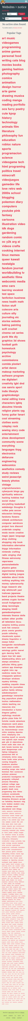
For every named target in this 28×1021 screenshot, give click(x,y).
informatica (7, 545)
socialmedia (15, 794)
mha (17, 972)
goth (15, 344)
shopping (7, 542)
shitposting (7, 910)
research (12, 586)
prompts (18, 998)
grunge (22, 799)
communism (7, 767)
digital (5, 573)
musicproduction (18, 929)
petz (24, 908)
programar (18, 856)
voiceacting (20, 924)
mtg (9, 940)
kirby (11, 887)
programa (10, 899)
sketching (13, 873)
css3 (20, 984)
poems (22, 624)
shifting (10, 989)
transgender (7, 644)
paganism (14, 970)
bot (19, 945)
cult (11, 988)
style (15, 739)
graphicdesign (10, 395)
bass (17, 975)
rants (21, 908)
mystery (5, 681)
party (15, 968)
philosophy (9, 135)
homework (13, 910)
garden (13, 913)
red (20, 989)
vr (20, 639)
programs (4, 942)
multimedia (13, 847)
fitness (5, 558)
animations (14, 661)
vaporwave (7, 561)
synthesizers (11, 966)
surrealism (17, 864)
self (6, 998)
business (19, 298)
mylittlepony (5, 935)
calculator (4, 961)
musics (9, 952)
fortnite (5, 721)
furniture (8, 922)
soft (3, 929)
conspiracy (5, 894)
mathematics (15, 701)
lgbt (16, 383)
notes (24, 929)
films (18, 277)
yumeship (19, 841)
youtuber (23, 957)
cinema (6, 333)
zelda (14, 972)
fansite (9, 747)
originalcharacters (11, 487)
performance (4, 940)
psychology (9, 352)
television (10, 621)
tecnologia (13, 605)
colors (5, 883)
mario (16, 824)
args (18, 820)
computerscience (16, 849)
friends (17, 406)
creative (20, 532)
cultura (13, 871)
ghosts (6, 924)
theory (15, 935)
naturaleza (23, 993)
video (21, 224)
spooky (22, 979)
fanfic (17, 653)
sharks (12, 815)
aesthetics (8, 469)
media (21, 281)
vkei (3, 739)
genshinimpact (5, 919)
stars (19, 744)
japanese (15, 593)
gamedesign (7, 695)
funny (5, 414)
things (18, 809)
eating (10, 890)
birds (21, 577)
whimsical (10, 972)
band (4, 596)
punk (5, 336)
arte (4, 91)
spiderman (13, 940)
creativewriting (18, 954)
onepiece (17, 928)
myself (12, 737)
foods (9, 759)
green (3, 864)
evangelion (4, 972)
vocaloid (18, 290)
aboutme (7, 406)
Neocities (5, 1012)
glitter (17, 949)
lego (22, 854)
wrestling (5, 769)
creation (23, 896)
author (9, 876)
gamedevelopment (11, 612)
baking (6, 325)
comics (7, 78)
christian (8, 896)
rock (15, 426)
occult (5, 602)
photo (4, 630)
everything (8, 445)
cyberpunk (7, 491)
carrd (14, 723)
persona (8, 851)
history (7, 118)
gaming (7, 69)
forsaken (6, 945)
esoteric (13, 931)
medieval (4, 892)
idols (12, 968)
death (11, 789)
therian (16, 858)
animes (5, 599)
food (18, 56)
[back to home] (3, 2)
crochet (12, 329)
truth (12, 933)
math (21, 301)
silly (13, 313)
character (11, 935)
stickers (11, 813)
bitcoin (12, 864)
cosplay (17, 529)
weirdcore (18, 523)
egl (2, 890)
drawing (7, 95)
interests (6, 615)
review (12, 942)
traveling (5, 737)
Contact (19, 1018)
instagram (13, 957)
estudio (20, 935)
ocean (21, 729)
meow (4, 744)
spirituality (7, 494)
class (18, 965)
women (16, 903)
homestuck (8, 348)
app (11, 667)
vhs (16, 880)
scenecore (18, 772)
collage (12, 784)
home (4, 759)
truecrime (21, 871)
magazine (22, 910)
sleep (4, 605)
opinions (3, 998)
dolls (22, 615)
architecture (16, 519)
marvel (21, 650)
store (11, 824)
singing (12, 554)
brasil (18, 786)
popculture (11, 698)
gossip (18, 979)
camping (10, 947)
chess (22, 684)
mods (3, 917)
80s (18, 822)
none (16, 789)
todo (10, 959)
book (19, 542)
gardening (9, 233)
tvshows (6, 593)
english (5, 670)
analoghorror (13, 919)
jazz (14, 826)
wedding (9, 892)
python (5, 690)
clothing (12, 538)
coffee (5, 510)
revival (11, 963)
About (5, 1015)
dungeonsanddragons (10, 986)
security (22, 737)
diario (12, 991)
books (17, 65)
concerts (4, 926)
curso (3, 912)
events (11, 630)
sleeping (6, 608)
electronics (8, 453)
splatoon (17, 675)
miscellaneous (4, 995)
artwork (19, 876)
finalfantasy (15, 988)
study (5, 473)
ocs (4, 109)
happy (24, 995)
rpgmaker (4, 933)
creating (17, 922)
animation (9, 82)
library (20, 901)
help (23, 841)
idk (4, 228)
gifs (7, 742)
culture (6, 313)
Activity (5, 10)
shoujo (23, 950)
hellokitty (9, 801)
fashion (18, 69)
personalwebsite (10, 564)
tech (21, 162)
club (7, 996)
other (12, 618)
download (6, 1003)
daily (22, 947)
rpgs (18, 784)
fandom (7, 268)
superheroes (17, 933)
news (5, 301)
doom (3, 849)
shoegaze (4, 943)
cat (13, 333)
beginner (11, 993)
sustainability (20, 906)
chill (13, 883)
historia (4, 818)
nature (16, 144)
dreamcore (6, 723)
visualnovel (16, 878)
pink (17, 210)
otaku (3, 905)
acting (4, 820)
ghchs (4, 718)
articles (8, 943)
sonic (15, 422)
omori (15, 806)
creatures (10, 981)
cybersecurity (17, 583)
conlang (4, 938)
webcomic (9, 281)
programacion (11, 153)
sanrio (11, 387)
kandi (10, 862)
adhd (7, 959)
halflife (22, 996)
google (3, 970)
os (20, 949)
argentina (15, 996)
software (7, 375)
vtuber (12, 500)
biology (17, 513)
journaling (8, 317)
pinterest (13, 774)
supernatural (16, 845)
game (12, 91)
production (6, 776)
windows (16, 678)
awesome (10, 811)
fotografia (13, 762)
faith (8, 993)
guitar (13, 414)
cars (12, 286)
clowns (4, 826)
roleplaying (11, 734)
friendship (19, 892)
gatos (13, 567)
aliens (18, 658)
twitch (22, 769)
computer (7, 523)
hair (15, 899)
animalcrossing (9, 979)
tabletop (15, 869)
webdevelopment (9, 692)
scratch (14, 822)
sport (19, 387)
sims (10, 965)
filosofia (3, 965)
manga (17, 100)
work (4, 627)
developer (6, 678)
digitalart (12, 379)
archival (21, 1000)
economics (9, 874)
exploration (4, 979)
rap (16, 670)
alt (23, 744)
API (23, 1015)
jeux (2, 984)
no (17, 737)
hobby (5, 726)
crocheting (14, 915)
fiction (6, 305)
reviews (14, 473)
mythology (6, 715)
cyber (3, 843)
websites (6, 577)
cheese (10, 984)
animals (7, 126)
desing (8, 975)
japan (12, 535)
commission (9, 961)
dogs (10, 228)
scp (9, 968)
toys (10, 656)
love (5, 188)
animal (15, 950)
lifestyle (13, 391)
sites (3, 910)
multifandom (15, 981)
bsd (12, 878)
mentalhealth (19, 644)
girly (17, 830)
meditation (4, 957)
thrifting (9, 885)
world (3, 876)
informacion (7, 954)
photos (15, 480)
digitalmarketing (11, 901)
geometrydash (4, 988)
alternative (19, 545)
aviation (14, 906)
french (18, 936)
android (14, 820)
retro (12, 188)
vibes (8, 956)
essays (5, 641)
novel (22, 820)
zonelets (16, 767)
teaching (12, 704)
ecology (8, 843)
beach (16, 973)
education (9, 140)
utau (17, 769)
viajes (20, 966)
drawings (18, 667)
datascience (15, 1002)
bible (20, 889)
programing (17, 166)
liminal (3, 920)
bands (3, 880)
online (4, 732)
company (23, 943)
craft (20, 749)
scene (20, 441)
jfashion (19, 726)
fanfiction (7, 298)
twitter (11, 975)
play (8, 938)
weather (8, 864)
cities (15, 998)
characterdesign (11, 729)
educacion (7, 513)
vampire (21, 942)
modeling (15, 874)
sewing (6, 430)
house (3, 973)
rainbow (14, 984)
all (3, 621)
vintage (6, 484)
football (6, 344)
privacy (21, 759)
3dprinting (14, 860)
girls (19, 824)
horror (16, 87)
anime (6, 51)
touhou (5, 701)
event (9, 856)
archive (6, 356)
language (20, 535)
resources (6, 707)
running (5, 762)
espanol (3, 977)
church (3, 959)
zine (13, 707)
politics (7, 171)
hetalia (21, 915)
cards (22, 928)
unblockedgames (20, 968)
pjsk (3, 742)
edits (3, 1000)
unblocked (21, 837)
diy (16, 336)
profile (19, 618)
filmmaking (13, 781)
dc (9, 860)
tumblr (8, 849)
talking (3, 922)
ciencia (23, 989)
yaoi (20, 589)
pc (2, 832)
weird (5, 477)
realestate (12, 830)
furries (21, 599)
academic (20, 926)
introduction (7, 709)
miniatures (10, 996)
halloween (4, 889)
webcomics (9, 465)
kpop (12, 113)
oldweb (5, 519)
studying (11, 732)
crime (16, 966)
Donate (11, 1015)
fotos (6, 973)
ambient (4, 901)
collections (20, 981)
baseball (20, 843)
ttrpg (18, 449)
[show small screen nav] (26, 1)
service (14, 892)
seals (3, 936)
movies (7, 65)
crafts (16, 246)
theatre (20, 596)
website (16, 321)
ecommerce (5, 815)
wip (4, 589)
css (4, 387)
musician (3, 996)
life (17, 184)
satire (8, 963)
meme (13, 673)
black (19, 973)
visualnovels (7, 636)
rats (13, 905)
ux (21, 936)
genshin (18, 630)
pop (16, 828)
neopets (19, 988)
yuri (23, 658)
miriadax (13, 982)
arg (14, 241)
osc (19, 704)
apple (3, 954)
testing (12, 573)
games (16, 51)
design (6, 87)
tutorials (18, 931)
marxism (9, 973)
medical (13, 867)
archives (23, 931)
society (3, 928)
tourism (15, 890)
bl (11, 742)
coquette (15, 684)
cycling (21, 922)
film (16, 126)
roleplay (7, 426)
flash (3, 851)
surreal (9, 906)
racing (19, 890)
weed (20, 858)
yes (9, 867)
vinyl (23, 954)
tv (23, 272)
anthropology (21, 897)
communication (22, 952)
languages (8, 449)
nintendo (6, 551)
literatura (17, 801)
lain (14, 656)
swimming (4, 866)
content (8, 942)
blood (7, 965)
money (5, 583)
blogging (8, 197)
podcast (5, 784)
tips (19, 993)
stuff (13, 305)
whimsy (18, 690)
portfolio (19, 104)
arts (15, 309)
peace (19, 996)
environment (20, 826)
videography (14, 839)
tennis (17, 901)
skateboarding (8, 658)
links (16, 718)
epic (13, 866)
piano (20, 723)
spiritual (3, 986)
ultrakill (10, 949)
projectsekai (20, 1002)
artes (3, 845)
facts (13, 973)
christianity (6, 757)
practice (12, 943)
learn (20, 887)
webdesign (7, 507)
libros (18, 621)
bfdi (13, 754)
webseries (4, 899)
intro (11, 670)
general (20, 903)
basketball (20, 503)
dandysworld (22, 940)
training (13, 959)
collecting (13, 633)
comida (6, 364)
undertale (7, 529)
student (17, 804)
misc (3, 822)
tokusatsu (9, 1000)
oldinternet (4, 956)
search (6, 890)
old (13, 828)
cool (4, 418)
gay (22, 491)
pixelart (16, 364)
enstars (19, 899)
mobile (11, 926)
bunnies (16, 747)
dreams (5, 639)
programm (4, 982)
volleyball (15, 779)
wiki (16, 647)
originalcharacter (19, 959)
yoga (3, 837)
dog (3, 698)
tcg (8, 995)
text (19, 896)
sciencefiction (18, 905)
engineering (9, 461)
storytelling (8, 503)
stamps (5, 661)
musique (16, 963)
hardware (5, 860)
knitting (14, 624)
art (4, 38)
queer (6, 259)
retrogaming (5, 839)
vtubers (22, 830)
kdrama (4, 874)
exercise (20, 975)
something (6, 984)
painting (16, 325)
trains (6, 832)
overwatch (22, 973)
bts (13, 796)
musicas (11, 929)
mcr (3, 834)
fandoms (6, 516)
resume (10, 647)
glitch (12, 922)
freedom (12, 880)
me (4, 379)
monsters (4, 871)
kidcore (17, 894)
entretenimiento (5, 989)
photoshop (7, 1002)
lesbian (10, 804)
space (11, 294)
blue (14, 791)
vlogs (9, 933)
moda (5, 532)
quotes (21, 920)
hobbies (15, 497)
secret (3, 1002)
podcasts (4, 878)
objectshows (18, 742)
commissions (10, 360)
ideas (9, 873)
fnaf (22, 497)
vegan (12, 977)
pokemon (8, 202)
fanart (21, 414)
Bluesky (22, 1012)
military (21, 961)
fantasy (7, 215)
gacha (3, 913)
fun (20, 135)
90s (11, 336)
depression (19, 912)
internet (19, 250)
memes (15, 255)
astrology (6, 650)
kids (19, 938)
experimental (8, 570)
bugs (4, 586)
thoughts (18, 507)
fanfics (6, 929)
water (9, 915)
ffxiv (12, 772)
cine (18, 734)
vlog (23, 801)
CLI (15, 1015)
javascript (15, 477)
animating (4, 963)
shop (4, 538)
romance (15, 627)
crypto (13, 599)
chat (19, 554)
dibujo (23, 949)
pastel (10, 832)
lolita (3, 824)
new (23, 966)
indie (5, 391)
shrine (14, 757)
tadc (9, 988)
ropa (19, 869)
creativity (7, 383)
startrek (15, 945)
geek (7, 949)
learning (7, 290)
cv (18, 915)
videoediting (5, 854)
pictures (5, 781)
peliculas (6, 664)
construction (5, 841)
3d (14, 340)
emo (5, 286)
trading (4, 856)
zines (5, 438)
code (22, 430)
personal (8, 56)
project (5, 526)
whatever (8, 834)
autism (5, 618)
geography (6, 779)
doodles (22, 945)
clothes (6, 422)
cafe (21, 822)
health (13, 301)
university (16, 920)
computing (5, 830)
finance (15, 615)
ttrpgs (5, 548)
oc (3, 241)
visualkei (20, 977)
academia (15, 887)
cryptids (14, 924)
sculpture (10, 889)
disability (19, 970)
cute (5, 113)
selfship (7, 936)
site (19, 586)
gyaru (19, 664)
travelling (19, 796)
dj (17, 834)
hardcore (17, 885)
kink (17, 984)
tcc (6, 876)
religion (6, 410)
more (23, 970)
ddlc (24, 998)
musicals (16, 715)
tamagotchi (18, 982)
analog (22, 873)
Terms (13, 1018)
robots (5, 704)
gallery (13, 712)
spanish (9, 739)
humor (19, 709)
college (15, 832)
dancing (10, 653)
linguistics (14, 639)
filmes (19, 791)
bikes (14, 949)
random (7, 237)
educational (6, 809)
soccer (17, 510)
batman (11, 938)
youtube (7, 210)
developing (16, 993)
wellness (7, 908)
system (17, 636)
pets (11, 510)
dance (12, 368)
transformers (17, 811)
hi (2, 867)
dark (3, 747)
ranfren (13, 1000)
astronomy (15, 558)
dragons (5, 712)
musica (19, 95)
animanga (21, 874)
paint (11, 1002)
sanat (6, 947)
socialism (17, 866)
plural (7, 887)
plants (16, 410)
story (15, 430)
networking (12, 912)
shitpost (3, 949)
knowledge (11, 894)
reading (7, 104)
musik (21, 986)
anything (15, 580)
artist (5, 368)
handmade (17, 943)
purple (7, 880)
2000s (6, 193)
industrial (14, 965)
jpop (20, 818)
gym (4, 653)
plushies (14, 764)
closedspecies (9, 920)
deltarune (7, 457)
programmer (6, 847)
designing (6, 799)
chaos (3, 952)
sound (9, 871)
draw (20, 828)
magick (22, 984)
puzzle (5, 633)
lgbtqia (15, 862)
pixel (4, 749)
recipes (21, 739)
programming (11, 47)
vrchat (3, 968)
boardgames (16, 776)
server (15, 938)
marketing (18, 371)
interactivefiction (5, 981)
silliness (17, 989)
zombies (19, 991)
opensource (5, 869)
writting (9, 883)
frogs (3, 908)
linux (5, 255)
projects (12, 596)
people (21, 867)
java (17, 871)
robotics (12, 786)
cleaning (22, 885)
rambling (14, 979)
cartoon (5, 667)
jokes (21, 998)
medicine (6, 673)
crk (2, 945)
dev (3, 806)
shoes (3, 887)
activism (5, 774)
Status (8, 1018)
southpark (5, 862)
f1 (7, 820)
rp (3, 729)
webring (18, 995)
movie (12, 532)
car (3, 801)
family (12, 690)
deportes (19, 732)
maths (4, 811)
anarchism (5, 813)
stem (23, 972)
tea (10, 820)
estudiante (4, 906)
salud (22, 864)
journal (18, 268)
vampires (6, 624)
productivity (4, 993)
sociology (4, 873)
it (24, 507)
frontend (13, 989)
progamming (7, 791)
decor (3, 947)
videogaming (9, 897)
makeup (7, 371)
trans (22, 399)
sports (6, 149)
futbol (11, 641)
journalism (18, 687)
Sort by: (4, 13)
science (7, 157)
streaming (14, 418)
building (14, 917)
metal (5, 399)
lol (17, 754)
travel (17, 171)
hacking (6, 497)
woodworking (10, 998)
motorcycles (4, 991)
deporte (9, 826)
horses (14, 834)
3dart (15, 926)
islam (14, 975)
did (18, 910)
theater (17, 815)
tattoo (22, 919)
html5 (14, 608)
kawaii (15, 259)
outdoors (5, 794)
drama (10, 869)
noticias (14, 956)
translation (21, 847)
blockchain (11, 945)
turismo (11, 903)
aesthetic (8, 277)
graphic (5, 789)
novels (12, 721)
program (18, 375)
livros (9, 818)
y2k (8, 241)
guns (17, 940)
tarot (4, 647)
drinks (6, 1000)
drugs (18, 919)
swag (20, 757)
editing (13, 399)
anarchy (4, 931)
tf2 (23, 776)
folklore (8, 931)
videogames (10, 42)
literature (8, 131)
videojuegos (10, 179)
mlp (14, 542)
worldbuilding (11, 272)
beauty (6, 480)
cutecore (7, 309)
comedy (20, 469)
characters (8, 403)
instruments (8, 977)
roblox (6, 144)
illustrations (13, 936)
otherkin (4, 885)
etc (17, 317)
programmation (16, 947)
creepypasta (7, 675)
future (6, 968)
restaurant (11, 882)
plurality (21, 834)
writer (10, 924)
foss (8, 926)
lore (12, 526)
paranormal (6, 754)
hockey (20, 880)
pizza (10, 718)
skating (8, 837)
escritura (16, 942)
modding (6, 684)
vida (13, 885)
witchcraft (11, 589)
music (11, 38)
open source (11, 1012)
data (14, 744)
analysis (16, 889)
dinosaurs (15, 799)
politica (3, 1003)
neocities (8, 950)
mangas (14, 876)
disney (8, 957)
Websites (8, 7)
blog (22, 60)
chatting (6, 867)
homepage (18, 883)
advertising (16, 977)
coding (7, 100)
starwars (9, 828)
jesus (7, 824)
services (8, 845)
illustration (9, 224)
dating (8, 982)
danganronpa (12, 749)
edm (9, 878)
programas (4, 882)
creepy (12, 841)
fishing (16, 882)
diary (19, 202)
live (23, 935)
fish (9, 627)
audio (10, 744)
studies (15, 991)
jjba (3, 924)
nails (23, 905)
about (15, 577)
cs (16, 956)
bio (11, 687)
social (5, 500)
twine (3, 828)
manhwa (9, 806)
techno (10, 866)
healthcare (21, 882)
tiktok (17, 867)
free (19, 673)
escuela (14, 843)
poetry (20, 109)
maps (18, 873)
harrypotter (4, 915)
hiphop (4, 752)
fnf (20, 718)
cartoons (8, 219)
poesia (7, 912)
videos (6, 246)
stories (6, 321)
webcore (18, 494)
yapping (15, 897)
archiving (17, 1000)
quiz (12, 950)
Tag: (3, 18)
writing (6, 60)
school (15, 193)
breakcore (6, 764)
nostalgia (8, 263)
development (17, 438)
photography (11, 73)
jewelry (5, 786)
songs (12, 769)
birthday (13, 681)
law (21, 747)
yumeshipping (16, 961)
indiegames (13, 752)
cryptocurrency (5, 966)
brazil (3, 896)
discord (19, 526)
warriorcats (5, 858)
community (8, 441)
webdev (8, 822)
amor (4, 734)
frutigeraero (15, 602)
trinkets (12, 854)
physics (6, 567)
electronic (18, 813)
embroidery (4, 975)
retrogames (8, 905)
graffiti (11, 908)
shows (21, 340)
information (15, 548)
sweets (12, 954)
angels (21, 878)
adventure (20, 721)
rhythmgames (21, 956)
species (3, 950)
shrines (12, 928)
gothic (14, 650)
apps (19, 656)
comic (18, 237)
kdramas (18, 913)
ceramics (8, 913)
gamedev (8, 184)
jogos (4, 656)
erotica (8, 928)
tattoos (23, 866)
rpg (22, 410)
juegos (20, 573)
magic (5, 535)
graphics (7, 340)
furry (11, 109)
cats (15, 60)
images (21, 832)
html (5, 166)
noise (15, 759)
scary (21, 894)
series (19, 333)
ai (19, 241)
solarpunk (18, 957)
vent (14, 809)
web (19, 188)
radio (4, 554)
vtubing (20, 972)
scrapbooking (5, 903)
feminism (5, 772)
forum (20, 862)
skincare (20, 860)
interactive (18, 695)
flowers (15, 516)
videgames (12, 995)
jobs (15, 995)
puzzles (5, 687)
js (2, 883)
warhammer (17, 986)
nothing (6, 580)
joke (10, 982)
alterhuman (8, 917)
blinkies (20, 570)
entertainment (10, 434)
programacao (14, 896)
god (22, 815)
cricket (23, 889)
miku (11, 858)
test (4, 294)
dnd (22, 383)
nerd (13, 856)
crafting (16, 551)
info (23, 580)
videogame (9, 162)
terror (3, 897)
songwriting (21, 963)
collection (14, 837)
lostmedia (19, 950)
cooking (7, 250)
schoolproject (20, 917)
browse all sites (18, 28)
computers (9, 206)
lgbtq (19, 403)
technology (10, 122)
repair (22, 982)
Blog (19, 1015)
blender (12, 726)
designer (8, 991)
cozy (22, 804)
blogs (16, 491)
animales (19, 851)
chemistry (15, 818)
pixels (19, 698)
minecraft (8, 175)
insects (18, 854)
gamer (14, 851)
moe (6, 952)
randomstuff (8, 970)
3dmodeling (6, 796)
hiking (13, 664)
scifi (4, 329)
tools (4, 804)
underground (15, 952)
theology (16, 908)
